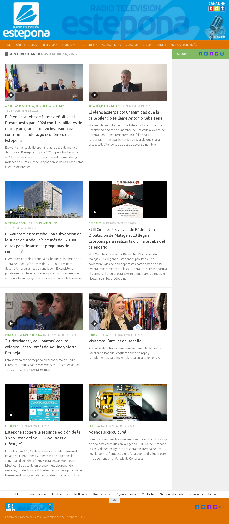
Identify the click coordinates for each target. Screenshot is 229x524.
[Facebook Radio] (211, 54)
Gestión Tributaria (154, 44)
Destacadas (44, 106)
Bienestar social (16, 223)
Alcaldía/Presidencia (19, 106)
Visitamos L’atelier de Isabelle (115, 341)
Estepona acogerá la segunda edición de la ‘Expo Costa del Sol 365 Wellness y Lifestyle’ (42, 438)
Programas (87, 44)
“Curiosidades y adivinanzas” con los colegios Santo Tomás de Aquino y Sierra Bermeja (40, 347)
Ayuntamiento (111, 44)
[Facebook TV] (200, 54)
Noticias (67, 44)
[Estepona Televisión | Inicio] (114, 20)
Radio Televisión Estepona (23, 334)
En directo (48, 44)
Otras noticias (99, 334)
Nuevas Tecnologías (184, 44)
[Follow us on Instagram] (222, 54)
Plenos (60, 106)
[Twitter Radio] (217, 54)
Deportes (95, 223)
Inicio (8, 44)
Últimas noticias (26, 44)
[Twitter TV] (206, 54)
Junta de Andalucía (44, 223)
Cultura (10, 426)
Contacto (132, 44)
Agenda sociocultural (107, 432)
